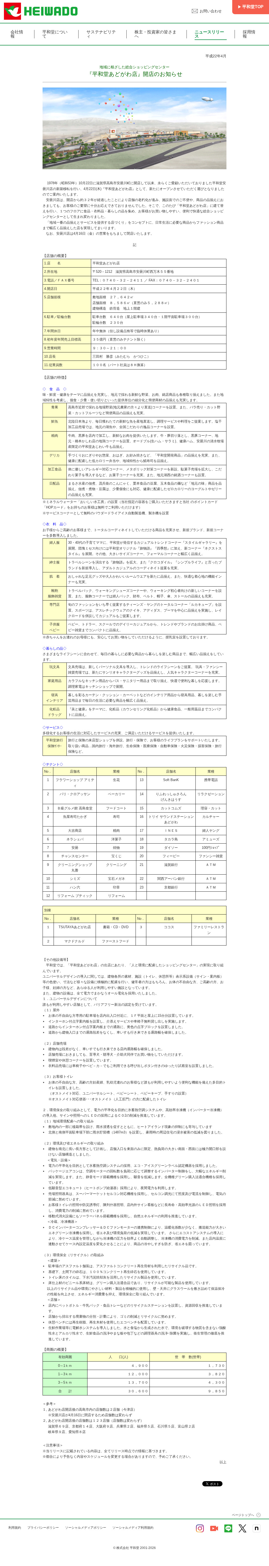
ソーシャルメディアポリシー (85, 1527)
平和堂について (55, 34)
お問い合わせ (211, 11)
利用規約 (14, 1527)
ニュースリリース (209, 34)
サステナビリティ (101, 34)
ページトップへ (243, 1515)
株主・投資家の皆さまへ (155, 34)
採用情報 (249, 34)
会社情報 (17, 34)
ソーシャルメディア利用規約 (132, 1527)
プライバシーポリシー (43, 1527)
